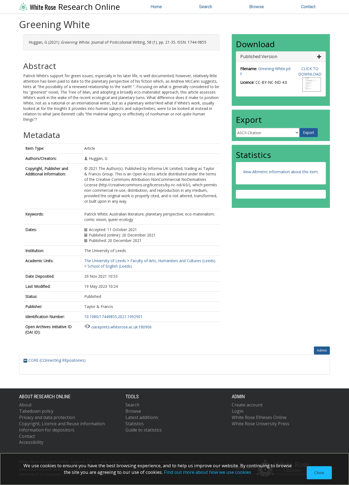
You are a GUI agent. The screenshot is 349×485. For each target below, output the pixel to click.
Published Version (258, 56)
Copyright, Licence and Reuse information (62, 424)
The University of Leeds (105, 260)
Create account (247, 405)
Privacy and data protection (47, 417)
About (25, 405)
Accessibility (31, 442)
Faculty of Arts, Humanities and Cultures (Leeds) (172, 260)
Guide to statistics (143, 430)
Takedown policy (36, 411)
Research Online (75, 6)
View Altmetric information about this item (280, 171)
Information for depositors (46, 430)
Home (156, 6)
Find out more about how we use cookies (207, 472)
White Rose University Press (260, 424)
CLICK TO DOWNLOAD (309, 71)
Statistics (134, 424)
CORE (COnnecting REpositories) (56, 360)
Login (237, 411)
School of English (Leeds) (110, 266)
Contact (308, 6)
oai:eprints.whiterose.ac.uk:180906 (121, 327)
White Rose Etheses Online (259, 417)
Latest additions (141, 417)
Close (319, 472)
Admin (322, 350)
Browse (256, 6)
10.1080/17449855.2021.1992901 (113, 316)
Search (205, 6)
